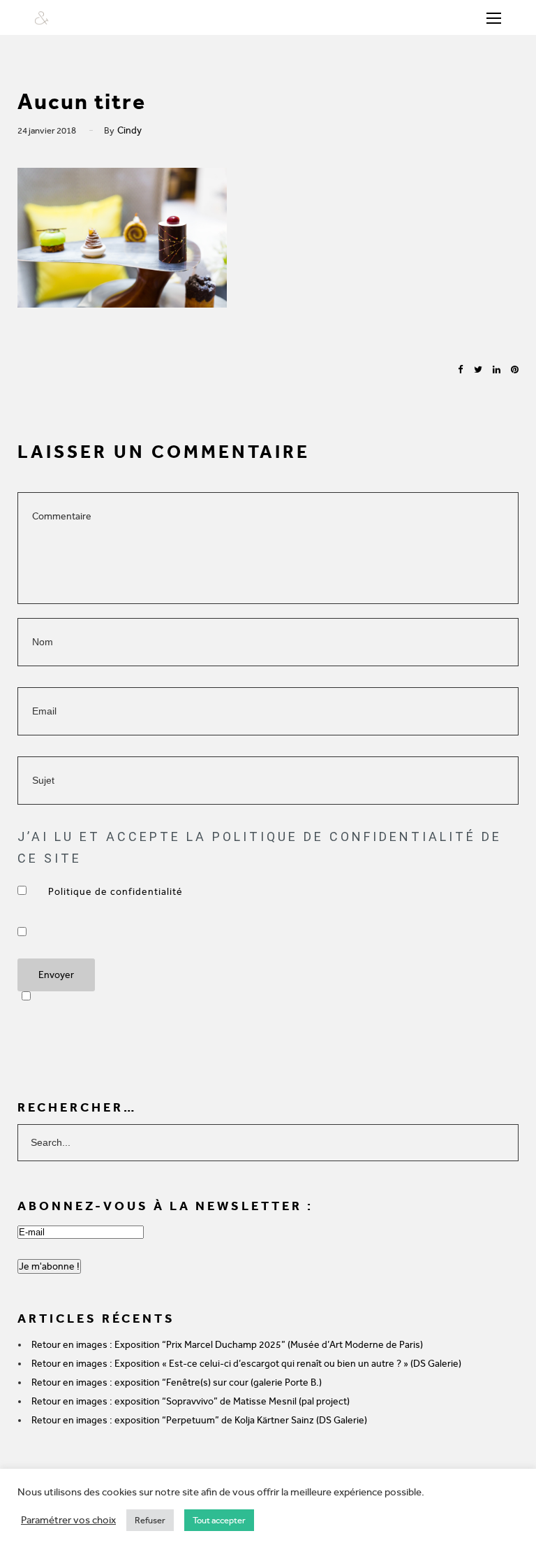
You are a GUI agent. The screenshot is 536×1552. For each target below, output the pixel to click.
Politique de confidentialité (117, 892)
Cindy (129, 130)
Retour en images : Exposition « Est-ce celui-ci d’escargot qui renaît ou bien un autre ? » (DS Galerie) (246, 1364)
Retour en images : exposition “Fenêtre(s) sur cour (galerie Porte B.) (176, 1382)
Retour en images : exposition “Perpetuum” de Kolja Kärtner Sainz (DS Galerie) (199, 1420)
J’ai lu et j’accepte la (117, 892)
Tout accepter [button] (219, 1520)
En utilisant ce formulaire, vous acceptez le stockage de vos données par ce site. (55, 931)
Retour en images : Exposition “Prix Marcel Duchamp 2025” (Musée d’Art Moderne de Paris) (227, 1345)
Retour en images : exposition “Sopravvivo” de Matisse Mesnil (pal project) (190, 1401)
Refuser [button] (150, 1520)
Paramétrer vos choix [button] (68, 1520)
